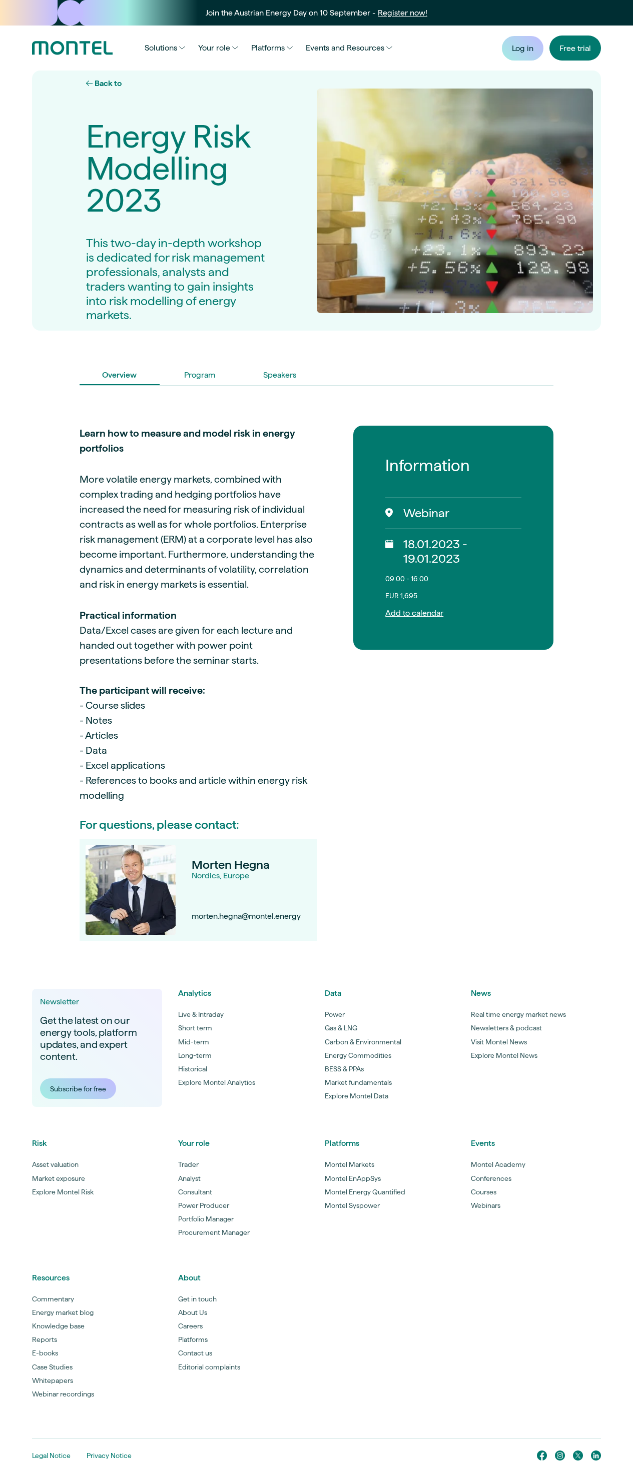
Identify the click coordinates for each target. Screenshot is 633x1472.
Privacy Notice (109, 1455)
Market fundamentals (358, 1082)
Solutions (161, 48)
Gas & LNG (341, 1028)
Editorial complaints (209, 1367)
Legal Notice (51, 1455)
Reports (44, 1339)
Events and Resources (345, 48)
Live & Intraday (201, 1014)
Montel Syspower (352, 1205)
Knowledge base (58, 1326)
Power (335, 1014)
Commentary (53, 1299)
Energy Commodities (358, 1055)
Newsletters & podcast (506, 1028)
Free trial (575, 48)
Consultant (195, 1192)
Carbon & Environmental (363, 1042)
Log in (522, 48)
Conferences (491, 1178)
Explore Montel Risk (63, 1192)
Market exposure (58, 1178)
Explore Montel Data (356, 1096)
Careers (190, 1326)
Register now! (402, 13)
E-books (45, 1353)
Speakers (279, 375)
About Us (192, 1312)
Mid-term (193, 1042)
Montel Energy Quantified (365, 1192)
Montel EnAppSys (353, 1178)
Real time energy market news (518, 1014)
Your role (214, 48)
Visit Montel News (499, 1042)
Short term (195, 1028)
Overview (119, 375)
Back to (107, 83)
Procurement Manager (214, 1232)
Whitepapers (52, 1380)
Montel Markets (349, 1164)
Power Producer (203, 1205)
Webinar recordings (63, 1394)
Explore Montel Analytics (216, 1082)
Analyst (189, 1178)
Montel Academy (498, 1164)
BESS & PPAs (344, 1069)
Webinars (485, 1205)
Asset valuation (55, 1164)
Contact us (195, 1353)
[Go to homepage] (72, 48)
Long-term (195, 1055)
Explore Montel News (504, 1055)
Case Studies (52, 1367)
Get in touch (197, 1299)
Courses (483, 1192)
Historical (192, 1069)
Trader (188, 1164)
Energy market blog (63, 1312)
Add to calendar (414, 613)
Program (199, 375)
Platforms (268, 48)
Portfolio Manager (206, 1219)
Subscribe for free (78, 1089)
